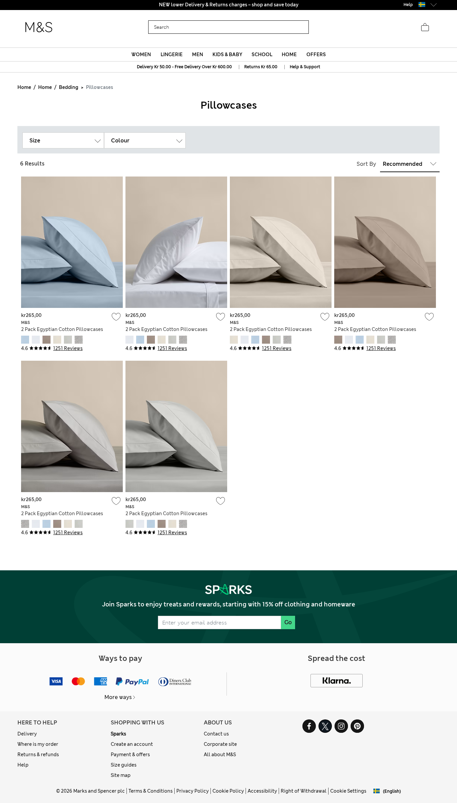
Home (24, 87)
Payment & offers (130, 755)
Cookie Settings (348, 791)
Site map (120, 775)
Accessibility (262, 791)
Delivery (27, 734)
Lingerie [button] (172, 54)
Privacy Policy (192, 791)
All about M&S (220, 755)
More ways (118, 697)
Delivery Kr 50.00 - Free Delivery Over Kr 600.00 (184, 67)
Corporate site (220, 744)
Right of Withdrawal (304, 791)
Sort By (366, 163)
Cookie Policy (228, 791)
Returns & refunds (38, 755)
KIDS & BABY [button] (227, 54)
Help (22, 765)
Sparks (118, 734)
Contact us (216, 734)
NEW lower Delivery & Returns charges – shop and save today (228, 5)
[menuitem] (141, 54)
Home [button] (289, 54)
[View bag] (425, 27)
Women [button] (141, 54)
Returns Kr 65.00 (260, 67)
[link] (422, 4)
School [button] (262, 54)
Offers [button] (316, 54)
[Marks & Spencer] (38, 27)
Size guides (123, 765)
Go (288, 622)
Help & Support (305, 67)
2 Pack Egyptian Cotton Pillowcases (62, 329)
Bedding (68, 87)
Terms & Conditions (150, 791)
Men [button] (197, 54)
